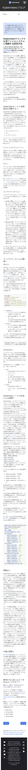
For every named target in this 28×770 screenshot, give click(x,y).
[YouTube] (4, 742)
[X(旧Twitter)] (4, 757)
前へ (6, 723)
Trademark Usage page (14, 760)
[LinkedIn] (4, 751)
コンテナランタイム (11, 66)
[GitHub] (23, 745)
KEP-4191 (6, 654)
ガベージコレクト (14, 435)
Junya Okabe (7, 50)
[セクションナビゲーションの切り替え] (18, 14)
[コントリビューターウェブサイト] (23, 742)
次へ (23, 723)
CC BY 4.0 (18, 745)
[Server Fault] (4, 748)
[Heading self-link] (17, 109)
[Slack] (23, 748)
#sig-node (16, 691)
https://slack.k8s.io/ (8, 697)
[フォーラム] (4, 745)
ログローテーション (14, 178)
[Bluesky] (4, 754)
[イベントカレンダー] (23, 751)
